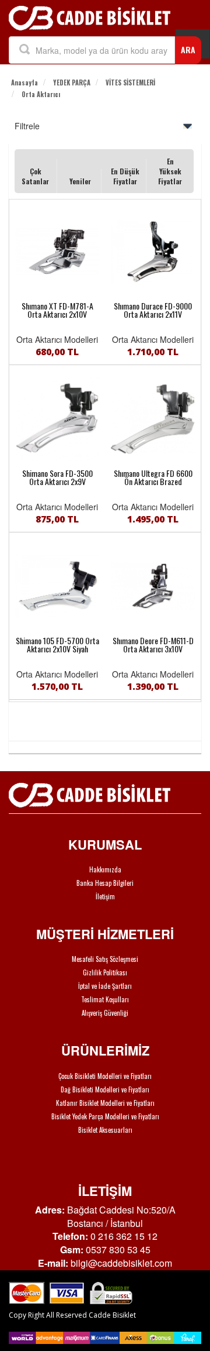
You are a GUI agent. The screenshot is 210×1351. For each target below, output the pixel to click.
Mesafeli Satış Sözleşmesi (105, 959)
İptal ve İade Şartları (105, 986)
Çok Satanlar (35, 176)
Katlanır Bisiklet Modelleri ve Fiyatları (105, 1103)
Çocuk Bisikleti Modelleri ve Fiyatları (105, 1076)
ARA (188, 49)
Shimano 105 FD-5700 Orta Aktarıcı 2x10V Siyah (57, 645)
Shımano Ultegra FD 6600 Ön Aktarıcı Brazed (153, 477)
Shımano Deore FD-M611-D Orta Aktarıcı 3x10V (153, 645)
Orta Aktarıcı (41, 94)
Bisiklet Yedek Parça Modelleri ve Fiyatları (105, 1116)
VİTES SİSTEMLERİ (130, 82)
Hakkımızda (105, 869)
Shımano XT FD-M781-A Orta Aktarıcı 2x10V (57, 310)
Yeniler (80, 181)
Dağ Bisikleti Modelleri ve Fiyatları (105, 1089)
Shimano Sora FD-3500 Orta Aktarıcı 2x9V (57, 477)
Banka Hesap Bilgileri (105, 883)
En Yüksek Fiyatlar (170, 171)
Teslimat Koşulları (105, 999)
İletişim (105, 896)
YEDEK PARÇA (71, 82)
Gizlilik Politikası (105, 972)
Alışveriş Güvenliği (105, 1012)
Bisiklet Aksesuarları (105, 1130)
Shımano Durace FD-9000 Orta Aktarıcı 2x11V (153, 310)
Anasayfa (24, 82)
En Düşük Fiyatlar (125, 176)
